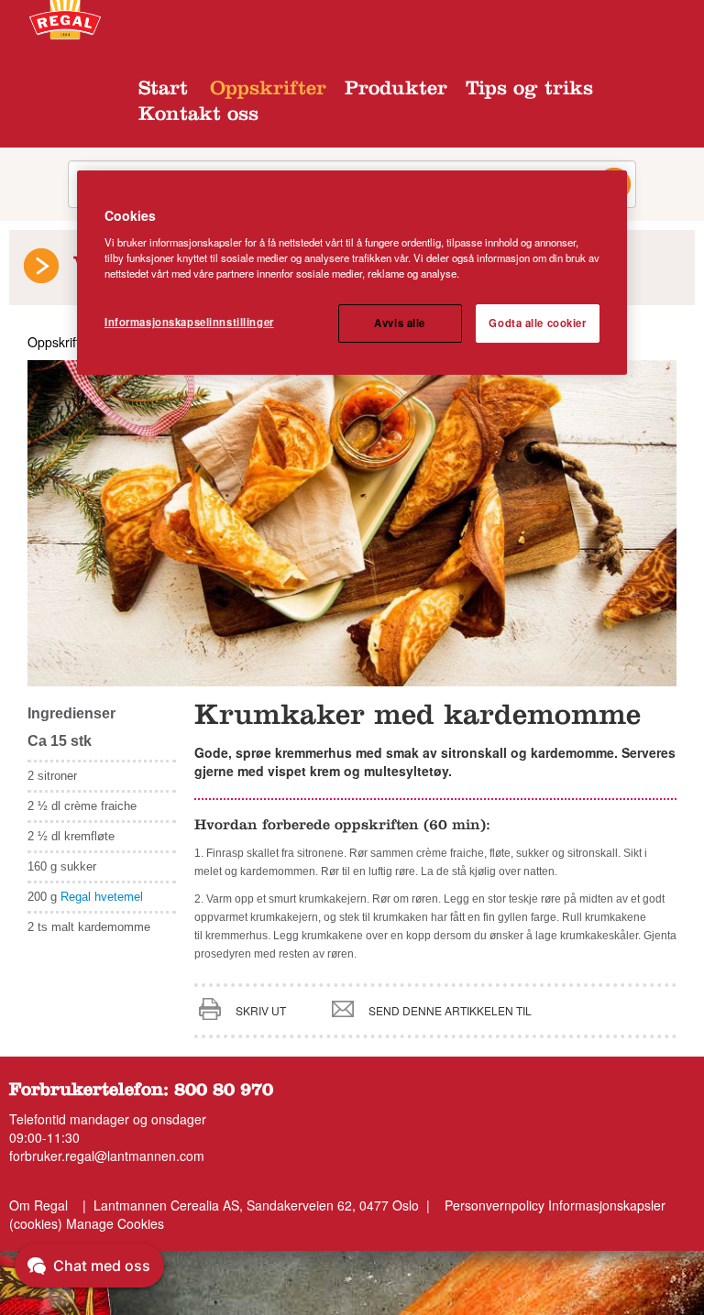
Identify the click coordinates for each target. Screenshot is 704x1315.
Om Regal (38, 1205)
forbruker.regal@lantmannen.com (106, 1155)
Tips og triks (529, 91)
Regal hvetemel (101, 897)
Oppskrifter (268, 91)
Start (163, 91)
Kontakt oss (198, 116)
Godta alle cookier (537, 322)
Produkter (396, 91)
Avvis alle (399, 322)
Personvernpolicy (494, 1205)
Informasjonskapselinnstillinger (189, 321)
